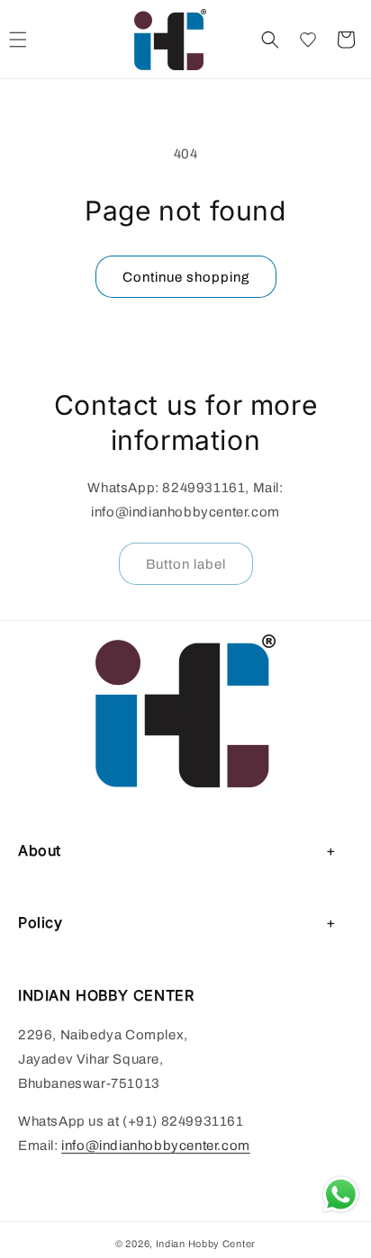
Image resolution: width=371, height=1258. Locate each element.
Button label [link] (186, 564)
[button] (270, 39)
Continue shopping (185, 277)
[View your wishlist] (308, 39)
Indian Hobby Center (206, 1243)
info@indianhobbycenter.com (155, 1145)
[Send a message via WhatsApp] (341, 1194)
